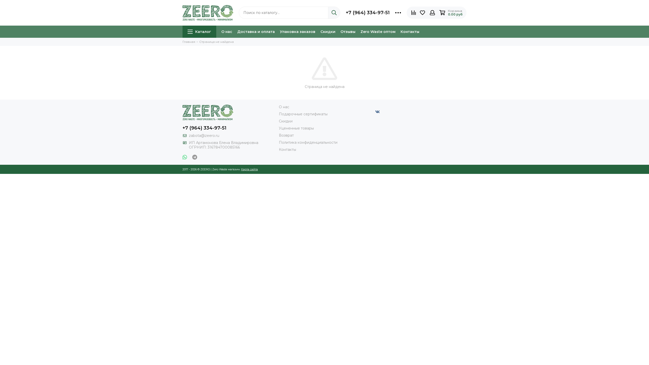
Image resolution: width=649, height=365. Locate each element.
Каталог (203, 31)
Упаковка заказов (297, 31)
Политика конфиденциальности (308, 142)
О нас (226, 31)
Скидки (327, 31)
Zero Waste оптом (377, 31)
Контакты (410, 31)
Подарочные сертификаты (303, 114)
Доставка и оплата (256, 31)
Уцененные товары (296, 128)
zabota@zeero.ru (204, 135)
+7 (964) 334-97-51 (368, 12)
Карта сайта (249, 169)
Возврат (286, 135)
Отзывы (347, 31)
